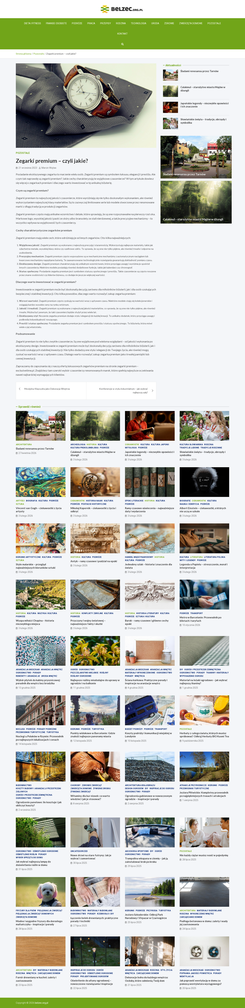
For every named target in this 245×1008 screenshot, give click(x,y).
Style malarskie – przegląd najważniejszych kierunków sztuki (35, 566)
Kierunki (75, 729)
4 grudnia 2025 (135, 687)
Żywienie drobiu (101, 788)
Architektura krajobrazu (140, 785)
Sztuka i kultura (145, 616)
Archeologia (77, 444)
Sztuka (20, 504)
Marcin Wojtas (49, 167)
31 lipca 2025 (25, 869)
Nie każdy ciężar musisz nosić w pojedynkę (204, 855)
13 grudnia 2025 (27, 687)
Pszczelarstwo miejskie (84, 673)
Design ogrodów (134, 788)
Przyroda (151, 910)
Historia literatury (147, 613)
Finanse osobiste (56, 23)
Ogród (74, 669)
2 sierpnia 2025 (136, 803)
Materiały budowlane (100, 910)
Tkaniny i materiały (217, 673)
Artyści (20, 501)
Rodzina (121, 23)
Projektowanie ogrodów (94, 976)
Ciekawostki (132, 444)
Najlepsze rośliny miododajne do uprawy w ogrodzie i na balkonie (95, 682)
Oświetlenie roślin (26, 854)
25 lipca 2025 (135, 922)
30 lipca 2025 (80, 863)
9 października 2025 (193, 740)
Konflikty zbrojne (92, 613)
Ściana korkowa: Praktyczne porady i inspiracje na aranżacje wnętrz (146, 682)
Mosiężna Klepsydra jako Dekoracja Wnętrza (47, 388)
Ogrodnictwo (23, 673)
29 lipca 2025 (135, 866)
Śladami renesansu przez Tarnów (199, 71)
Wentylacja (187, 976)
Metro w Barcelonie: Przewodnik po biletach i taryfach (200, 619)
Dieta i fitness (32, 23)
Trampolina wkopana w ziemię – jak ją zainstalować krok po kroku (146, 860)
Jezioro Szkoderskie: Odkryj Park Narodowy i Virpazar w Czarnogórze (146, 916)
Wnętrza (140, 676)
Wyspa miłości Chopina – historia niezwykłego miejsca (35, 622)
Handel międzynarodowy (139, 557)
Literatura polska (214, 557)
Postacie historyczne (93, 504)
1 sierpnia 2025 (190, 800)
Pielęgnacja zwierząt (49, 910)
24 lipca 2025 (189, 928)
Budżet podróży (134, 729)
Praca (91, 23)
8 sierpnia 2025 (81, 803)
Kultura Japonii (160, 444)
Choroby (75, 785)
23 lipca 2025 (25, 985)
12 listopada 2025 (82, 740)
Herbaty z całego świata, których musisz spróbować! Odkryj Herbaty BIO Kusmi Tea (204, 735)
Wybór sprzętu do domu (29, 857)
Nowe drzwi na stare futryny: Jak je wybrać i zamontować (90, 857)
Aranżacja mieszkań (28, 669)
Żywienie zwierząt (80, 791)
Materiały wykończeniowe (140, 673)
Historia (91, 444)
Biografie (185, 501)
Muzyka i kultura (47, 613)
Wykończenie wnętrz (202, 914)
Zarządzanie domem (191, 917)
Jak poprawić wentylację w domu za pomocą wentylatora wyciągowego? (201, 982)
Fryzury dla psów (26, 910)
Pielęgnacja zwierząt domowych (35, 914)
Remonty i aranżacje (28, 676)
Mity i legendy (188, 560)
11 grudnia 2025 (81, 687)
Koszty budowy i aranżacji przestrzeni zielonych (38, 790)
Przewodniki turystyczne (30, 732)
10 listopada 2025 (137, 740)
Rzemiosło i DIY (105, 914)
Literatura (196, 557)
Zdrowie (169, 23)
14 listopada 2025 (27, 744)
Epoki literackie (134, 501)
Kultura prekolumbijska (84, 448)
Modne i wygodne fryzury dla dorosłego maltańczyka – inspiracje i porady (39, 923)
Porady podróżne (46, 729)
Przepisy (105, 23)
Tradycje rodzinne (211, 448)
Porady (37, 673)
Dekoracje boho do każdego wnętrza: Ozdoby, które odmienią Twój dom (146, 979)
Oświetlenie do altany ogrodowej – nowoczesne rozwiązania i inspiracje (91, 982)
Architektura (24, 444)
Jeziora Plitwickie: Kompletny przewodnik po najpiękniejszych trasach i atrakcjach (204, 794)
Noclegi (20, 729)
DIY (181, 669)
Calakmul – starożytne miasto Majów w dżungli (193, 219)
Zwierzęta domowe (190, 23)
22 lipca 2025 (80, 988)
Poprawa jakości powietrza (196, 973)
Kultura (102, 444)
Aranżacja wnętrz (51, 669)
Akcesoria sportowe (137, 851)
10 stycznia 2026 (191, 625)
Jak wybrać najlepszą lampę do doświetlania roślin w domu (33, 863)
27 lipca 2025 (80, 925)
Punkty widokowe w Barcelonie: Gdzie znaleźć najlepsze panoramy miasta (92, 735)
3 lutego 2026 (80, 459)
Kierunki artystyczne (28, 557)
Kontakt (122, 33)
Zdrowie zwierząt (92, 785)
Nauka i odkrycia (189, 504)
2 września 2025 (27, 810)
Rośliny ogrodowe (80, 676)
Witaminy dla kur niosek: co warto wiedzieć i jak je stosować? (90, 797)
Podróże (77, 23)
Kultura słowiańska (191, 444)
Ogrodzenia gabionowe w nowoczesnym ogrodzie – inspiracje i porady (148, 797)
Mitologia (131, 448)
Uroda (155, 23)
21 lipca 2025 (135, 985)
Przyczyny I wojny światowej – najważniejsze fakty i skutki (88, 622)
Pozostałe (214, 23)
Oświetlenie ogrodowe (45, 851)
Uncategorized (79, 851)
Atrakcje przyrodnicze (193, 785)
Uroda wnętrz (49, 676)
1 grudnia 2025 (190, 687)
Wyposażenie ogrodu (191, 676)
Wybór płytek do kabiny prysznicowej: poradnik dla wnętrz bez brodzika (38, 682)
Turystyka (52, 732)
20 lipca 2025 (189, 988)
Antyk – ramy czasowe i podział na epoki (93, 561)
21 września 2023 (27, 167)
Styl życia (166, 970)
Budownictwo (24, 785)
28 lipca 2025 (189, 859)
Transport (196, 613)
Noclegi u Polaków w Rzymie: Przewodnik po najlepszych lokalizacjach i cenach (40, 738)
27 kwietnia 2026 (27, 453)
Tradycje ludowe (189, 448)
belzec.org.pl (41, 1002)
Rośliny (104, 673)
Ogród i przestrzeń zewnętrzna (202, 669)
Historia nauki (94, 501)
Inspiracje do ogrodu (162, 788)
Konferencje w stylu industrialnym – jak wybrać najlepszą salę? (123, 390)
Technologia (138, 23)
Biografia (31, 501)
